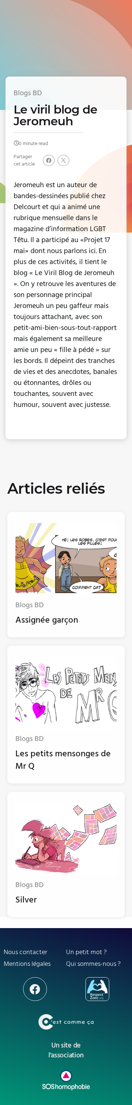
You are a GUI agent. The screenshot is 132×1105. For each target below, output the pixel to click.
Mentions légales (27, 963)
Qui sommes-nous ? (93, 963)
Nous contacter (25, 952)
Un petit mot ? (86, 952)
